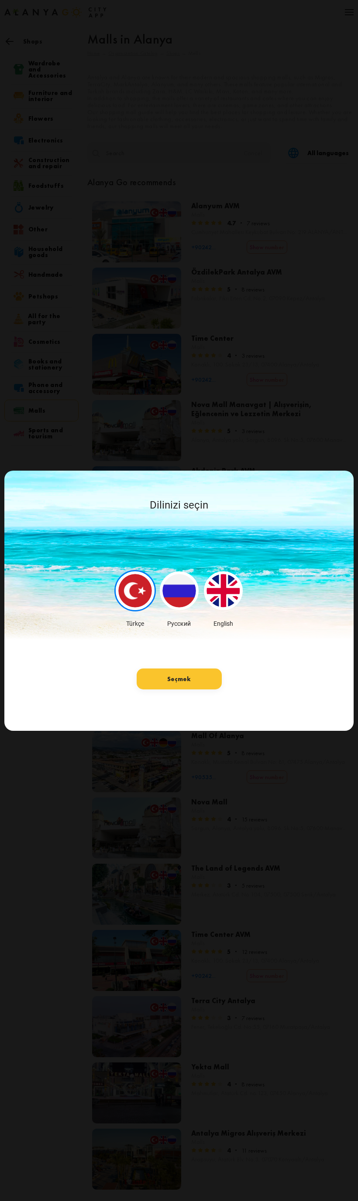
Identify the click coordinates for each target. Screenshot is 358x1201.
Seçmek (179, 679)
